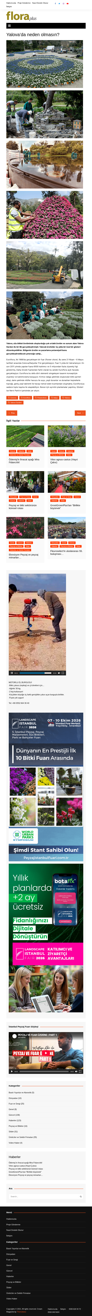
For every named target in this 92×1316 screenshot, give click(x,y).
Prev (13, 413)
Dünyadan (13, 497)
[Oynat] (12, 1071)
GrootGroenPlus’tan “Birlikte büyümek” (25, 1172)
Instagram (63, 3)
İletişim (9, 7)
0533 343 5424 (53, 1312)
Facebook (55, 3)
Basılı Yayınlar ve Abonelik (20, 1093)
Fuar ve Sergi (25, 497)
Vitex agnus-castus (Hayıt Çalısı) (22, 1166)
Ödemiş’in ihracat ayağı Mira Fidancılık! (25, 1163)
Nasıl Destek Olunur (40, 3)
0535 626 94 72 (75, 1309)
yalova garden (16, 402)
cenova (13, 398)
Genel (54, 451)
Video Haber (14, 1143)
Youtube (67, 3)
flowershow (41, 398)
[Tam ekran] (63, 673)
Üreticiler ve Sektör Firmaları (20, 455)
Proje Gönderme (24, 3)
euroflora (26, 398)
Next (79, 413)
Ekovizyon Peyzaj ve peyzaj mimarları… (26, 1175)
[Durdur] (12, 673)
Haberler (21, 451)
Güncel (12, 451)
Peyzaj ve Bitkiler (58, 455)
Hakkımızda (11, 3)
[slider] (35, 673)
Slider (30, 451)
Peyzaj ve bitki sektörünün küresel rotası (26, 1169)
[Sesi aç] (59, 673)
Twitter (59, 3)
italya (56, 398)
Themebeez (21, 1312)
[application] (37, 624)
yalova (67, 398)
